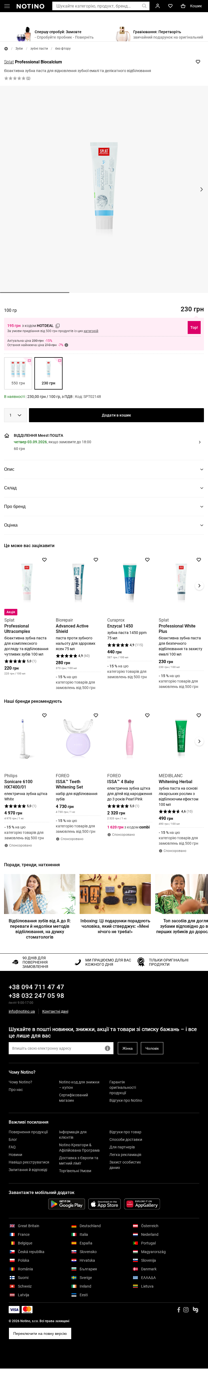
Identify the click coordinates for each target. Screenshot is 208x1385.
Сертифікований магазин (73, 1098)
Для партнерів (122, 1147)
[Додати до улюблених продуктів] (198, 62)
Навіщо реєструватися (29, 1162)
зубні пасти (39, 48)
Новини (15, 1154)
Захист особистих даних (125, 1165)
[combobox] (15, 415)
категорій (91, 331)
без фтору (63, 48)
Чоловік (152, 1048)
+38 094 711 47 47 (36, 987)
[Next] (199, 585)
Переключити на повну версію (40, 1333)
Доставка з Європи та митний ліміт (78, 1160)
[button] (7, 7)
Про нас (16, 1089)
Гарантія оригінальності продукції (122, 1087)
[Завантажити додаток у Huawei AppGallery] (142, 1204)
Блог (13, 1139)
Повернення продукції (28, 1132)
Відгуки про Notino (125, 1100)
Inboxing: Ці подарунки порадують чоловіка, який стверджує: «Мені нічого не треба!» (115, 926)
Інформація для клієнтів (73, 1135)
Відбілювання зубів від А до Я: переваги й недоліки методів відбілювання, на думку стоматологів (40, 929)
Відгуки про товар (125, 1132)
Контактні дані (55, 1011)
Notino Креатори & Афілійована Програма (79, 1147)
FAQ (12, 1147)
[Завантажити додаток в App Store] (104, 1204)
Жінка (127, 1048)
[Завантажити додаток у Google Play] (66, 1204)
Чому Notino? (20, 1082)
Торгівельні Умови (75, 1171)
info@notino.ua (22, 1011)
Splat (9, 61)
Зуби (19, 48)
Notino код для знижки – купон (79, 1085)
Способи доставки (125, 1139)
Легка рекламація (125, 1154)
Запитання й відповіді (28, 1170)
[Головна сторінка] (6, 49)
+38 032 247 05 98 (36, 995)
